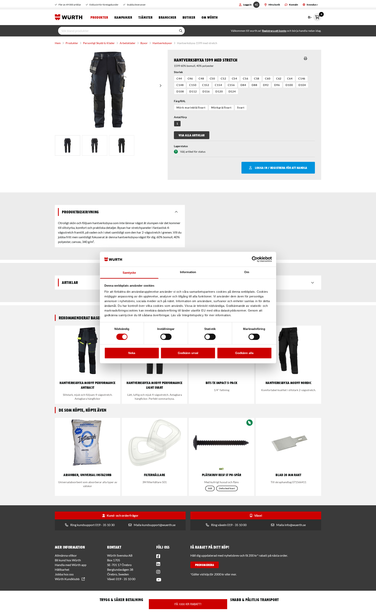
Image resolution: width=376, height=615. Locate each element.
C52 (223, 78)
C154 (218, 85)
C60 (267, 78)
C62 (279, 78)
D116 (206, 91)
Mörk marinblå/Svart (190, 107)
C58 (256, 78)
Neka (131, 353)
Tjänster (145, 17)
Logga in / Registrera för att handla (281, 167)
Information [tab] (188, 272)
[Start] (69, 17)
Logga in (247, 4)
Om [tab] (246, 272)
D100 (289, 85)
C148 (179, 85)
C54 (234, 78)
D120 (219, 91)
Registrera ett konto (274, 30)
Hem (58, 43)
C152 (205, 85)
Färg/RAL (179, 101)
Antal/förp (180, 117)
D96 (277, 85)
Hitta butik (274, 4)
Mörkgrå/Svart (221, 107)
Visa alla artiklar (192, 135)
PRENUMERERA (204, 565)
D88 (254, 85)
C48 (201, 78)
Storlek (178, 72)
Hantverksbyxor (162, 43)
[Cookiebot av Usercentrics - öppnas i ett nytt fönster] (255, 259)
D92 (266, 85)
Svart (240, 107)
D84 (243, 85)
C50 (212, 78)
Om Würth (210, 17)
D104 (302, 85)
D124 (232, 91)
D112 (193, 91)
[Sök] (181, 31)
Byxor (144, 43)
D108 (180, 91)
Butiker (189, 17)
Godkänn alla (244, 353)
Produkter (99, 17)
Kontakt (293, 4)
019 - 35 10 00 (125, 579)
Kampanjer (123, 17)
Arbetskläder (128, 43)
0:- (314, 16)
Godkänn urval (188, 353)
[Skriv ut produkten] (305, 58)
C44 (179, 78)
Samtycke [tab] (129, 272)
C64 (290, 78)
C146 (301, 78)
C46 (190, 78)
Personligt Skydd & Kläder (99, 43)
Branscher (167, 17)
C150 (192, 85)
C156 (231, 85)
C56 (245, 78)
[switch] (166, 337)
